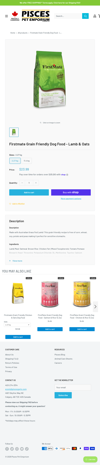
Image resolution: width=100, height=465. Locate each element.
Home (12, 33)
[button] (17, 203)
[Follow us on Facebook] (7, 449)
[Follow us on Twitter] (12, 449)
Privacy (8, 371)
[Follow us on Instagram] (17, 449)
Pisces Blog (60, 354)
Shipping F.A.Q (11, 358)
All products (22, 33)
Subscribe (63, 395)
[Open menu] (6, 16)
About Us (9, 354)
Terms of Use (11, 367)
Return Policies (12, 363)
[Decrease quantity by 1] (22, 183)
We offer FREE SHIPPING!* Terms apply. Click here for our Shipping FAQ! (50, 3)
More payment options (71, 198)
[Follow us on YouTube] (22, 449)
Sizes (5, 322)
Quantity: (13, 183)
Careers (58, 363)
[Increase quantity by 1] (36, 183)
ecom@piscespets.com (16, 389)
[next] (95, 306)
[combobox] (68, 16)
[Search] (85, 16)
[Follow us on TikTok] (27, 449)
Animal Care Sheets (63, 358)
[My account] (94, 16)
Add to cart (29, 192)
